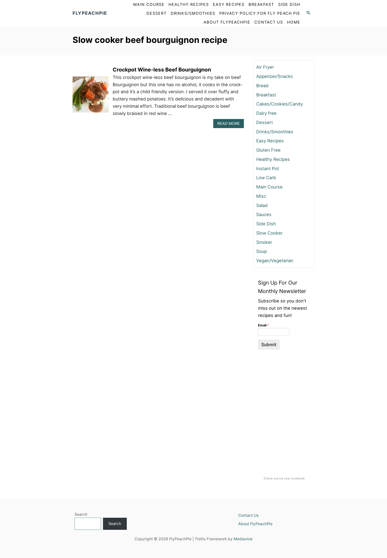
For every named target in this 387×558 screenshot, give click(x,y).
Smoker (264, 242)
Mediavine (243, 538)
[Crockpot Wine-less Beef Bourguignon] (91, 97)
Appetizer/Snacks (274, 76)
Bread (262, 85)
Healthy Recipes (273, 159)
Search (81, 514)
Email (263, 325)
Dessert (264, 122)
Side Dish (266, 223)
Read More (230, 124)
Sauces (264, 214)
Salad (262, 205)
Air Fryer (265, 67)
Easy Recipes (270, 140)
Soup (261, 251)
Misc (261, 196)
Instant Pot (267, 168)
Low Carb (266, 177)
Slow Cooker (269, 233)
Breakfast (266, 94)
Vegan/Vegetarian (274, 260)
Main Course (269, 186)
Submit (268, 344)
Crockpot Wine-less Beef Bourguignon (162, 69)
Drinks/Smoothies (274, 131)
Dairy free (266, 113)
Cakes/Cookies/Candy (279, 104)
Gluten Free (268, 150)
